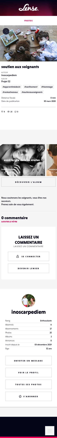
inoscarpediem (28, 312)
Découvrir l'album (28, 182)
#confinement (30, 87)
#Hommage (47, 87)
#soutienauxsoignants (32, 92)
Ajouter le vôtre (9, 222)
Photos (28, 21)
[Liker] (51, 31)
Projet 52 (5, 81)
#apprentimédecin (11, 87)
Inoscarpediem (9, 75)
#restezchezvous (10, 92)
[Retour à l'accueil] (28, 7)
